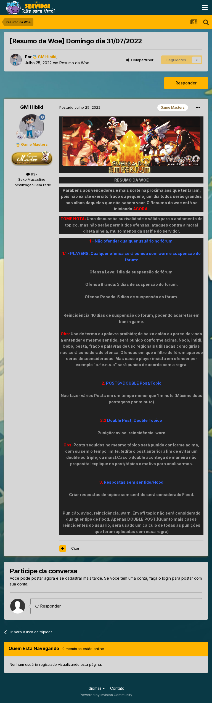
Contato (117, 688)
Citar (75, 548)
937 (34, 174)
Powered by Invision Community (106, 695)
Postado (79, 107)
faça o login (160, 578)
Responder (186, 83)
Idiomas (95, 688)
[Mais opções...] (197, 107)
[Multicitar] (62, 548)
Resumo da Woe (74, 62)
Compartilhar (141, 60)
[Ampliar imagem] (131, 144)
